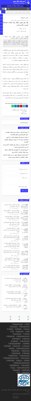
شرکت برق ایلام (26, 350)
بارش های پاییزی (17, 333)
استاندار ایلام (18, 329)
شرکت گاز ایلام (16, 350)
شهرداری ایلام (26, 353)
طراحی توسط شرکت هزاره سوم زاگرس (21, 393)
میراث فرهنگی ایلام (15, 365)
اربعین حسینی (14, 326)
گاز (18, 372)
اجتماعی (23, 17)
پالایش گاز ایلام (26, 370)
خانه (27, 17)
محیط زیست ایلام (25, 358)
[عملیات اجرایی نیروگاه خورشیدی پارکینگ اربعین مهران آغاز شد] (15, 218)
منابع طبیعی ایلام (25, 365)
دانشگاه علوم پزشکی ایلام (15, 343)
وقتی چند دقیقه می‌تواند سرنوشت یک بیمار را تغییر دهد (18, 12)
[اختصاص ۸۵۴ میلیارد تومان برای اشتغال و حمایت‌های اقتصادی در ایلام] (15, 267)
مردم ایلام (27, 360)
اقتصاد (28, 331)
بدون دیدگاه (24, 113)
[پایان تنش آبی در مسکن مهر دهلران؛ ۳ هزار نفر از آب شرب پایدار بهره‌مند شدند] (15, 253)
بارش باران (27, 333)
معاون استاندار (11, 360)
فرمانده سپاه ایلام (13, 355)
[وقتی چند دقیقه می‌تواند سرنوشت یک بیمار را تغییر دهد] (15, 206)
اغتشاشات (10, 329)
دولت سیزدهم (17, 346)
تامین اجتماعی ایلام (25, 341)
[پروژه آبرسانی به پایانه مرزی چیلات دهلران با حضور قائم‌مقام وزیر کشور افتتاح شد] (15, 238)
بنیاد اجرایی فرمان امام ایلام (23, 336)
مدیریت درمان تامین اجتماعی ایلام (12, 358)
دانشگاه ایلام (26, 343)
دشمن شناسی (24, 122)
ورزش (13, 367)
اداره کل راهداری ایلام (24, 326)
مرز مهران (19, 360)
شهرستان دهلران (16, 353)
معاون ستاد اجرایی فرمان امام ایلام (22, 362)
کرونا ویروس (17, 370)
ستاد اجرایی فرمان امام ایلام (23, 348)
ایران (13, 331)
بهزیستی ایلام (26, 338)
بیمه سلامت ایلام (16, 338)
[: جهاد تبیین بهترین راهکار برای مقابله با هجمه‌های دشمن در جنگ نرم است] (4, 34)
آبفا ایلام (27, 324)
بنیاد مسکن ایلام (11, 336)
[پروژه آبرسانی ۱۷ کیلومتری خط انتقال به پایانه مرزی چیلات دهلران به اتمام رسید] (15, 260)
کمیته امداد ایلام (26, 372)
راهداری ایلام (7, 346)
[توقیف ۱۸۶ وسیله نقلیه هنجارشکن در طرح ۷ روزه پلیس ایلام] (15, 224)
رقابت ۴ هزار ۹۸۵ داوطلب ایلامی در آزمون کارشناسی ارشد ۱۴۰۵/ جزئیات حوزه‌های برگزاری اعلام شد (16, 140)
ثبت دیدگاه (24, 190)
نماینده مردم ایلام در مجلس (23, 367)
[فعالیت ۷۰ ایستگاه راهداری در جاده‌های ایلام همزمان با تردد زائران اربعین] (15, 230)
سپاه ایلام (12, 348)
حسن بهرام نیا (15, 341)
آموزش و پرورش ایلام (18, 324)
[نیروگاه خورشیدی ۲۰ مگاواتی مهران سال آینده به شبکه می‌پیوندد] (15, 212)
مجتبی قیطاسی (15, 109)
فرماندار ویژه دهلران (25, 355)
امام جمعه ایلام (20, 331)
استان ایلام (27, 329)
